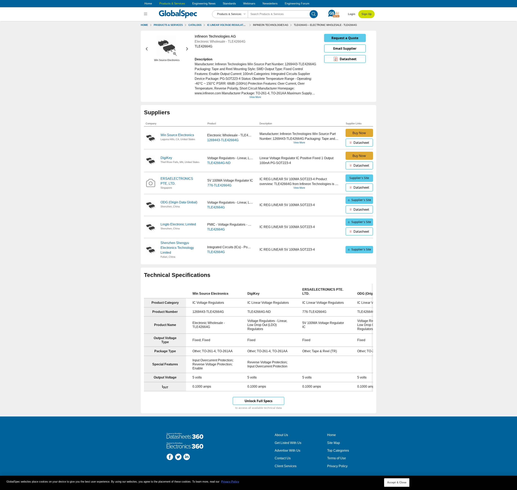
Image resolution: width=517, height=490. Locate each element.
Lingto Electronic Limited (178, 224)
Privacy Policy (337, 466)
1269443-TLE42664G (223, 140)
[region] (258, 483)
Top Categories (338, 450)
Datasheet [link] (348, 59)
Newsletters (270, 3)
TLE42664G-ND (219, 163)
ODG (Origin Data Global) (179, 202)
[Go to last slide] (146, 49)
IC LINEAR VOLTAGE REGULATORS (227, 25)
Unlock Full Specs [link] (258, 401)
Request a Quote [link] (344, 38)
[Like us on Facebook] (170, 458)
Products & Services (172, 3)
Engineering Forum (297, 3)
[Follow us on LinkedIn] (186, 458)
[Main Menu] (146, 14)
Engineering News (203, 3)
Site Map (333, 443)
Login (351, 14)
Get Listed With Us (288, 443)
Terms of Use (336, 458)
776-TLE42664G (219, 185)
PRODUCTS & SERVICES (168, 25)
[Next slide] (187, 49)
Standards (229, 3)
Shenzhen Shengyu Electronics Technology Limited (177, 247)
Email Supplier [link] (344, 48)
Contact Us (283, 458)
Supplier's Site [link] (359, 178)
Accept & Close (397, 482)
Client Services (285, 466)
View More (255, 97)
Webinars (249, 3)
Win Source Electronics (177, 135)
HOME (144, 25)
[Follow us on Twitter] (178, 458)
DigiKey (166, 158)
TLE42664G (216, 207)
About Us (281, 435)
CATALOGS (195, 25)
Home (148, 3)
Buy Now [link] (359, 133)
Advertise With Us (287, 450)
